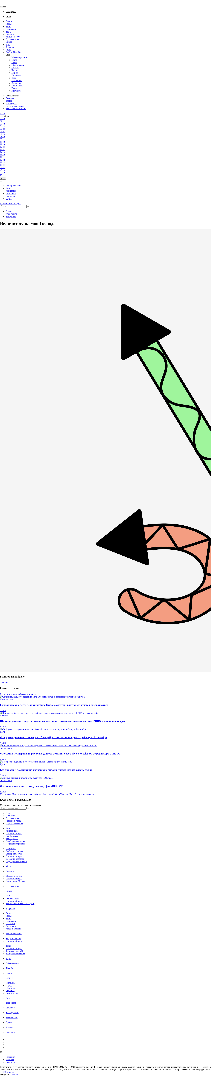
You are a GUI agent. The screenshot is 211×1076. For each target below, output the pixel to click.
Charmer (14, 1074)
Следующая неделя (15, 106)
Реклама (10, 1059)
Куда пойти (11, 214)
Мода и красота (19, 57)
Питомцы (16, 75)
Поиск (9, 21)
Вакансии (10, 1062)
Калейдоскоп (12, 1012)
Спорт (9, 42)
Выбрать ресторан (15, 851)
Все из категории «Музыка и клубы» (18, 694)
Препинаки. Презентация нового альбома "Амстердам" (27, 794)
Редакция (10, 1057)
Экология (16, 83)
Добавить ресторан (15, 859)
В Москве (10, 815)
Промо (14, 88)
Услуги (9, 1027)
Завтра (9, 101)
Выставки (11, 196)
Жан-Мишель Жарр (64, 794)
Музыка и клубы (14, 36)
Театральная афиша (15, 953)
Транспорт (16, 80)
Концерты (11, 191)
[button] (1, 181)
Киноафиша (12, 831)
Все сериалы (12, 838)
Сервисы (10, 990)
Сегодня (10, 98)
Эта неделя (11, 103)
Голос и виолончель (84, 794)
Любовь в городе (14, 821)
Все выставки (12, 898)
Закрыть (4, 682)
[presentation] (1, 178)
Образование (17, 65)
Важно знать (12, 993)
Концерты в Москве (15, 881)
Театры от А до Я (14, 951)
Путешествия (12, 39)
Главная (9, 211)
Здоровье (10, 47)
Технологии (17, 85)
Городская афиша (14, 823)
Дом (13, 78)
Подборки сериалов (15, 843)
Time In (15, 67)
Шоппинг (10, 988)
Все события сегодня (10, 203)
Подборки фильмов (15, 841)
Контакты (16, 91)
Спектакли (11, 193)
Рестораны (11, 29)
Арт (8, 44)
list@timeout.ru (7, 1072)
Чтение (15, 70)
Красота (10, 34)
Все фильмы (12, 836)
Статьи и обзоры (14, 833)
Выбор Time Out (14, 52)
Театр (14, 60)
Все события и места (16, 108)
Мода (8, 31)
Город (8, 24)
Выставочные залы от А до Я (20, 903)
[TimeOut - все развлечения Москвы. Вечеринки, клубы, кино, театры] (6, 4)
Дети (8, 49)
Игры (14, 62)
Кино (8, 26)
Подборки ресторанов (16, 861)
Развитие (10, 923)
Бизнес (14, 73)
